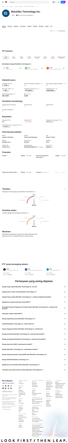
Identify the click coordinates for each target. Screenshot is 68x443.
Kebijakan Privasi (35, 428)
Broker (33, 392)
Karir (33, 413)
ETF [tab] (51, 26)
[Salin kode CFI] (52, 147)
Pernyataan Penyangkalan (37, 427)
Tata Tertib (48, 387)
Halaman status (35, 435)
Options (20, 418)
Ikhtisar (33, 390)
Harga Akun (34, 383)
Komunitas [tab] (23, 26)
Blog (33, 410)
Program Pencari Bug (36, 434)
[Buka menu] (2, 2)
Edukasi (47, 394)
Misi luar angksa (35, 408)
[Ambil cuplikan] (51, 31)
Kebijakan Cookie (36, 430)
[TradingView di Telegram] (6, 388)
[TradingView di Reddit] (11, 388)
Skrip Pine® (21, 421)
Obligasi (20, 390)
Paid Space (48, 406)
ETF (19, 388)
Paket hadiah (35, 386)
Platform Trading (59, 387)
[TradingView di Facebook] (6, 386)
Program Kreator (49, 386)
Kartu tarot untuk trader (37, 420)
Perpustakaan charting (60, 383)
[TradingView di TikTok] (8, 388)
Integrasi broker (58, 394)
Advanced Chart (58, 386)
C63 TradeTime (35, 421)
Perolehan (21, 408)
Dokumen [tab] (16, 26)
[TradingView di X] (3, 386)
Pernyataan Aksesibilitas (37, 431)
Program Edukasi (59, 397)
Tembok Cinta (49, 383)
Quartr (9, 407)
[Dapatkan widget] (54, 31)
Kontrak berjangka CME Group (37, 399)
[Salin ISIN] (37, 147)
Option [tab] (47, 26)
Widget (56, 382)
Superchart (21, 383)
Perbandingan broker (36, 393)
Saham (20, 387)
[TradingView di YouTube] (8, 386)
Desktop (20, 427)
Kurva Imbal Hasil (22, 417)
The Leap (34, 394)
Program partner (58, 396)
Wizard (47, 403)
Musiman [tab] (41, 26)
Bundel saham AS (36, 403)
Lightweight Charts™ (59, 385)
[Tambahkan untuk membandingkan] (20, 68)
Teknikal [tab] (29, 26)
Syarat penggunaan (36, 425)
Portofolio (21, 415)
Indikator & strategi (48, 401)
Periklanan (57, 393)
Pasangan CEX (22, 393)
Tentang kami (35, 407)
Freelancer (48, 404)
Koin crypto (21, 391)
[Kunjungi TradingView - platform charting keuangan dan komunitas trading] (7, 51)
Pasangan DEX (22, 394)
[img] (32, 15)
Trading (47, 393)
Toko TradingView (36, 418)
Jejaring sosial (49, 382)
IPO (19, 411)
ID (55, 2)
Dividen (20, 410)
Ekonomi (20, 407)
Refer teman (48, 385)
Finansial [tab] (10, 26)
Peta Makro (21, 420)
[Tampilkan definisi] (11, 83)
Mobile (20, 425)
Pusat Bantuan (35, 411)
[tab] (23, 156)
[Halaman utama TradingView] (6, 2)
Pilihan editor (49, 396)
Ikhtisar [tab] (4, 26)
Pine (20, 396)
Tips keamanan (35, 433)
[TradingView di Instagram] (11, 386)
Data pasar (34, 385)
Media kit (34, 414)
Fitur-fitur (34, 382)
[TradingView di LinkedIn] (3, 388)
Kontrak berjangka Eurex (37, 401)
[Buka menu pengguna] (58, 2)
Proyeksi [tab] (35, 26)
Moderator (48, 389)
